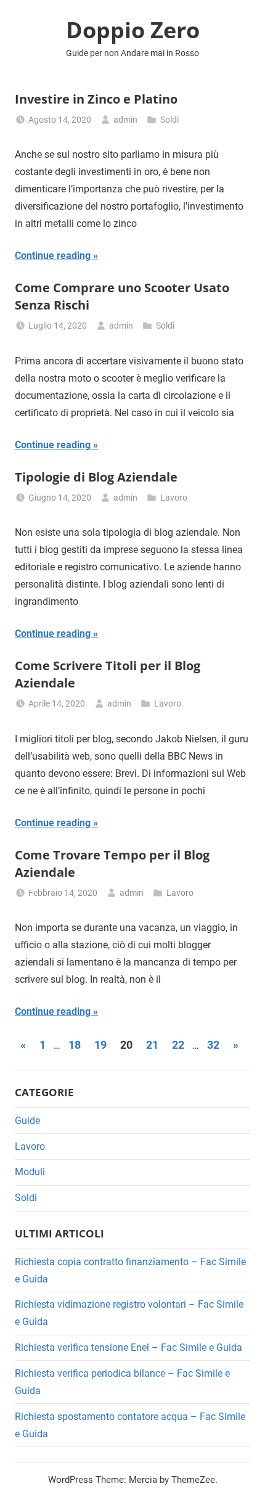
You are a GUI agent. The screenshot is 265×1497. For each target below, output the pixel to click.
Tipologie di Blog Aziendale (96, 477)
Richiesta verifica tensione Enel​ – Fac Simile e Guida (128, 1347)
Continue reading (53, 255)
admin (125, 120)
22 (178, 1044)
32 (213, 1044)
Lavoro (173, 497)
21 (152, 1044)
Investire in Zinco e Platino (96, 99)
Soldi (169, 120)
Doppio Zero (133, 30)
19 (100, 1044)
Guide (27, 1120)
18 (74, 1044)
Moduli (30, 1172)
